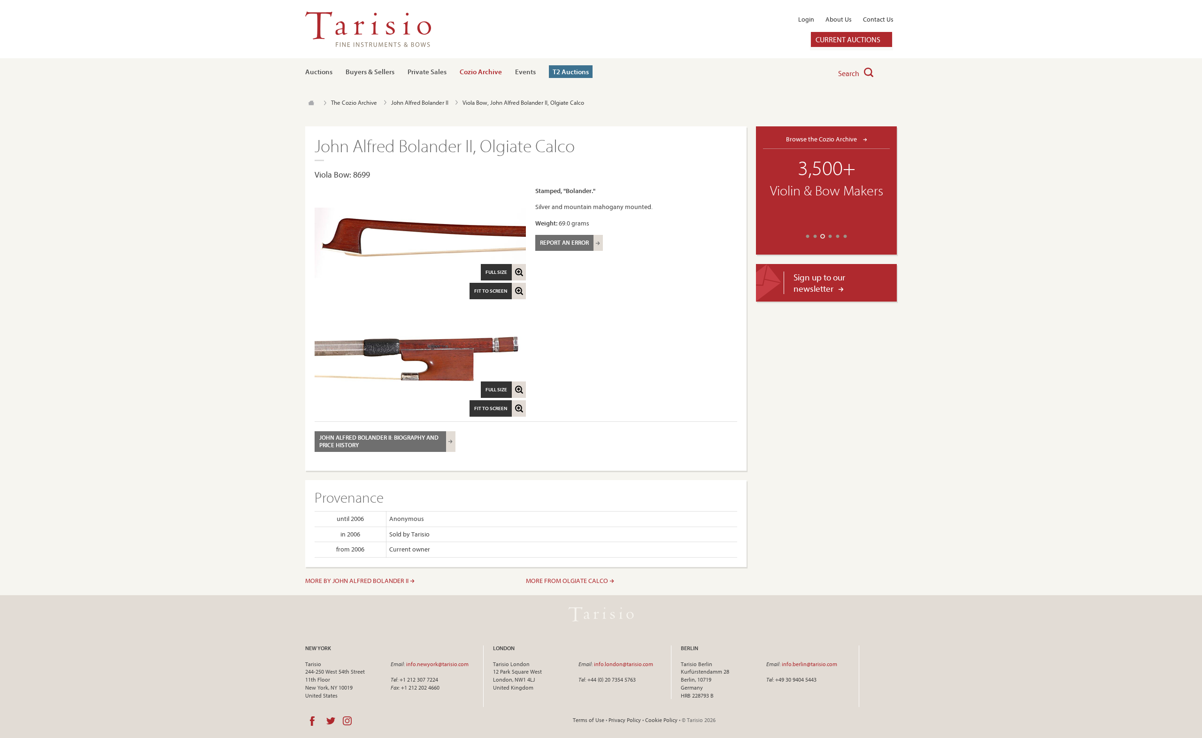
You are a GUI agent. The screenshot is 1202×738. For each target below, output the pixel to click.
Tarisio (601, 614)
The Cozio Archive (354, 102)
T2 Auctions (571, 71)
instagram (347, 721)
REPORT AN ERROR (564, 242)
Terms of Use (588, 719)
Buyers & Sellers (370, 71)
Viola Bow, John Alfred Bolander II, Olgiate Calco (523, 102)
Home (311, 103)
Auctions (318, 71)
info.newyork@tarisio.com (437, 664)
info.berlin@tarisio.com (809, 664)
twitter (330, 721)
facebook (312, 721)
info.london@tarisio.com (623, 664)
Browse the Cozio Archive (822, 139)
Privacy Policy (625, 719)
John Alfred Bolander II (419, 102)
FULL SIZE (496, 272)
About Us (838, 19)
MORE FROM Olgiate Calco (567, 580)
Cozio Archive (481, 71)
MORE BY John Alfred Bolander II (357, 580)
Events (525, 71)
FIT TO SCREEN (490, 290)
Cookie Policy (661, 719)
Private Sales (427, 71)
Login (806, 19)
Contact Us (878, 19)
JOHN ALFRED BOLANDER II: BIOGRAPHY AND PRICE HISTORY (379, 441)
